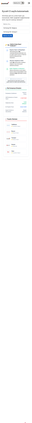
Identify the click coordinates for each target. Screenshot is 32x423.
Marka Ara (6, 36)
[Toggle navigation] (29, 3)
